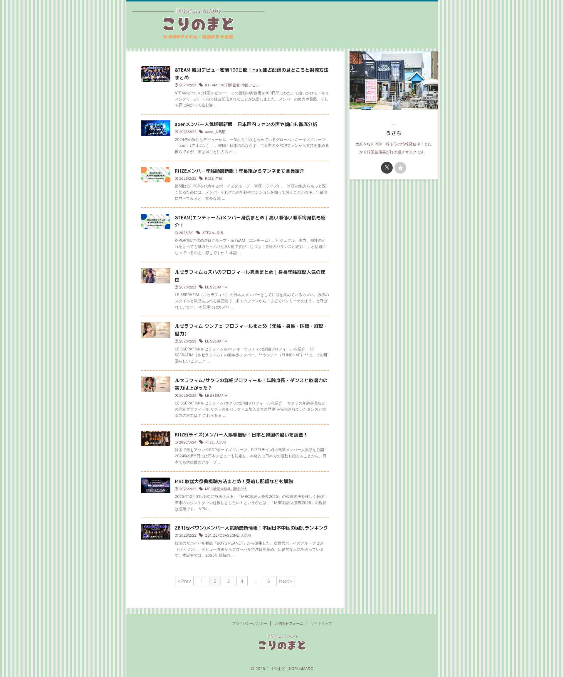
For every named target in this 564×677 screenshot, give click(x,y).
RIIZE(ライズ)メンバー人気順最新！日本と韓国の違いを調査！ (241, 434)
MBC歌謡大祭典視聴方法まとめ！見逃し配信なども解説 (234, 481)
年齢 (218, 178)
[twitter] (387, 168)
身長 (220, 233)
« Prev (184, 581)
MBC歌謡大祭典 (218, 489)
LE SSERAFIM (216, 287)
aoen (209, 132)
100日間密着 (229, 85)
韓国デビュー (252, 85)
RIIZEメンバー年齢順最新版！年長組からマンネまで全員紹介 (239, 171)
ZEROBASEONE (226, 535)
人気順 (220, 132)
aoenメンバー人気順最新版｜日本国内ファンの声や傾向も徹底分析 (246, 124)
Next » (285, 581)
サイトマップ (321, 623)
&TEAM (211, 85)
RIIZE (209, 178)
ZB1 (208, 535)
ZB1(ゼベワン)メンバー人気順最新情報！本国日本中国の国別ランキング (251, 528)
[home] (400, 168)
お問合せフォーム (289, 623)
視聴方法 (240, 489)
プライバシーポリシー (249, 623)
